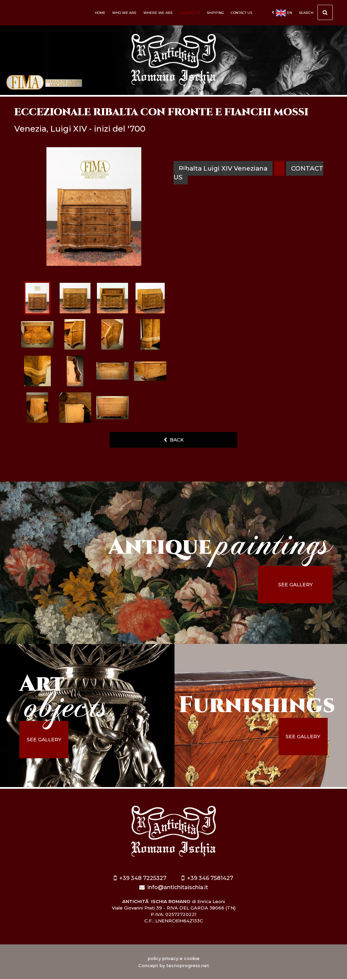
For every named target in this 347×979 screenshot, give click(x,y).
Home (100, 13)
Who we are (124, 13)
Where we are (158, 13)
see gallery (295, 585)
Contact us (241, 13)
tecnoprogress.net (187, 965)
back (175, 440)
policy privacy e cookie (174, 958)
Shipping (215, 13)
